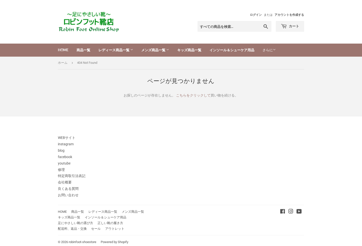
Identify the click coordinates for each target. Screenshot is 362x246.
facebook (65, 157)
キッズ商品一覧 (189, 50)
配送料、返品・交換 (72, 228)
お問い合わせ (68, 195)
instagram (66, 144)
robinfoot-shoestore (82, 242)
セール (96, 228)
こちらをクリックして (193, 95)
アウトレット (114, 228)
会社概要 (65, 182)
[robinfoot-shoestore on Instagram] (290, 212)
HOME (63, 50)
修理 (61, 170)
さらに (268, 50)
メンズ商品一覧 (153, 50)
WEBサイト (66, 138)
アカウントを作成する (289, 14)
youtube (64, 163)
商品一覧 (83, 50)
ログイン (256, 14)
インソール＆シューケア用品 (232, 50)
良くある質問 (68, 189)
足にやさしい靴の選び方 (75, 223)
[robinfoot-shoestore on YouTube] (299, 212)
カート (293, 26)
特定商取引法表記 (71, 176)
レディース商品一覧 (114, 50)
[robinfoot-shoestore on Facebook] (282, 212)
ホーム (62, 63)
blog (61, 150)
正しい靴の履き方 (110, 223)
